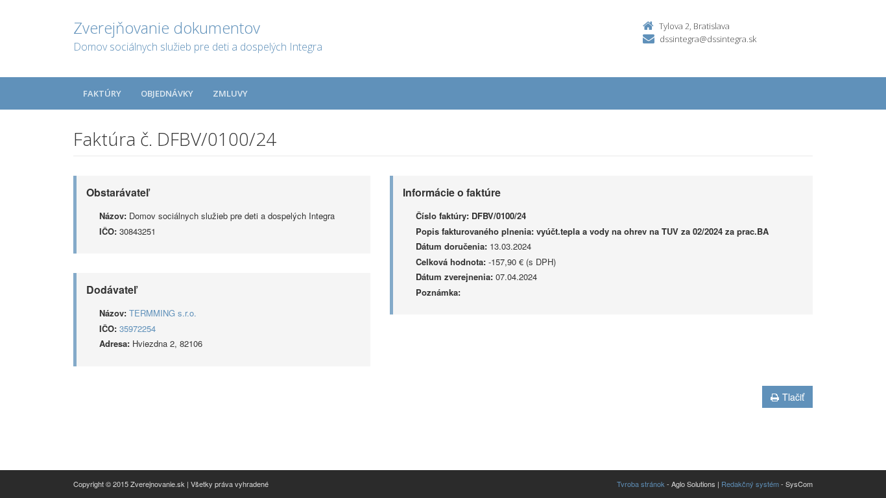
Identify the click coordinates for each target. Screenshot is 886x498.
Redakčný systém (750, 484)
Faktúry (102, 93)
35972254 (137, 328)
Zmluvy (230, 93)
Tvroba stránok (641, 484)
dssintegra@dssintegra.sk (708, 39)
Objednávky (167, 93)
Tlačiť (793, 396)
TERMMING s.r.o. (163, 313)
